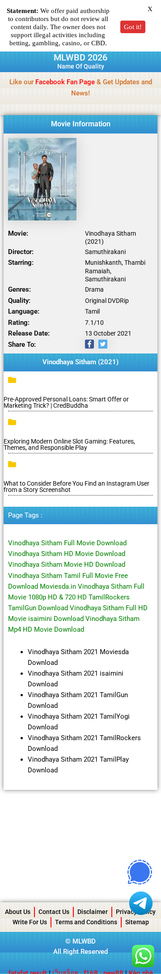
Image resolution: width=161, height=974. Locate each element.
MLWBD (84, 941)
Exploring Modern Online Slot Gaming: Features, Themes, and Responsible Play (69, 444)
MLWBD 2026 (80, 57)
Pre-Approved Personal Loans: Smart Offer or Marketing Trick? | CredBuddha (66, 402)
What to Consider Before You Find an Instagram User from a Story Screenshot (76, 486)
